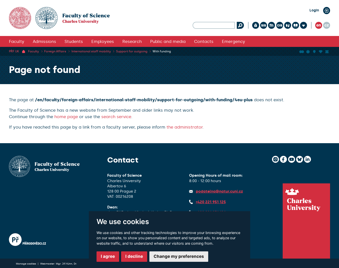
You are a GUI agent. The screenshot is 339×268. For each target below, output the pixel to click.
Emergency (233, 41)
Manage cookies (26, 263)
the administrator (185, 127)
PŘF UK (14, 51)
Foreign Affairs (55, 51)
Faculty (16, 41)
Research (132, 41)
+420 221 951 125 (211, 202)
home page (66, 116)
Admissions (44, 41)
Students (74, 41)
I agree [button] (108, 256)
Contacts (203, 41)
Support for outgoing (131, 51)
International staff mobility (91, 51)
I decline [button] (134, 256)
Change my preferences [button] (179, 256)
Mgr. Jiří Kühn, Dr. (66, 263)
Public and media (168, 41)
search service (116, 116)
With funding (162, 51)
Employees (102, 41)
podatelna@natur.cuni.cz (219, 191)
